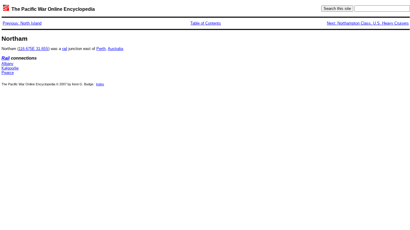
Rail (6, 58)
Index (100, 84)
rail (64, 48)
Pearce (8, 72)
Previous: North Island (22, 23)
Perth (101, 48)
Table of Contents (205, 23)
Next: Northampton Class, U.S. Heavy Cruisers (368, 23)
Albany (8, 63)
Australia (115, 48)
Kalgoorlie (10, 68)
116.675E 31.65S (33, 48)
